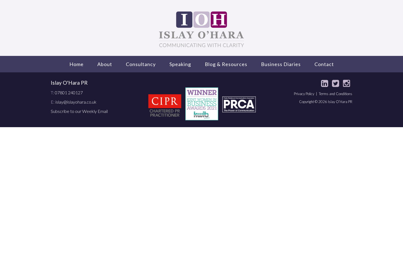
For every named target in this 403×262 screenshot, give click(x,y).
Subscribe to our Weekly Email (79, 111)
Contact (324, 64)
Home (76, 64)
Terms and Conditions (335, 94)
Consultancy (141, 64)
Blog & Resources (226, 64)
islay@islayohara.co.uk (76, 101)
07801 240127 (69, 92)
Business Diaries (281, 64)
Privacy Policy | (306, 94)
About (104, 64)
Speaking (180, 64)
